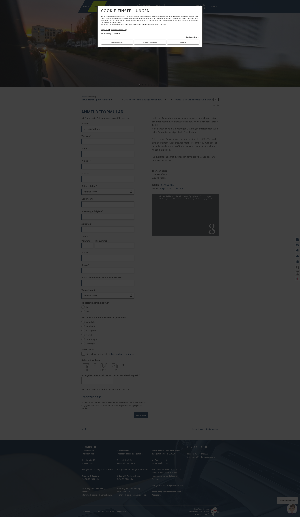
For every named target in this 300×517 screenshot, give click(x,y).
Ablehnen (183, 42)
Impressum (105, 30)
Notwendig (107, 34)
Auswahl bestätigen (150, 42)
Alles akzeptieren (117, 42)
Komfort (117, 34)
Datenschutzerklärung (119, 30)
